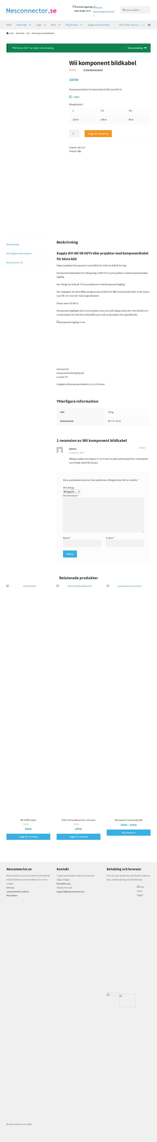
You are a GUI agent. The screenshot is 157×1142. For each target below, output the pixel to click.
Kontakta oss (64, 883)
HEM (8, 24)
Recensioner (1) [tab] (14, 262)
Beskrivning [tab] (12, 244)
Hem (12, 33)
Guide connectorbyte (99, 24)
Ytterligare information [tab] (18, 253)
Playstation (72, 24)
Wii (28, 33)
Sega (38, 24)
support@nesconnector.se (70, 891)
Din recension (71, 495)
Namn (67, 537)
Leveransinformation (17, 891)
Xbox (53, 24)
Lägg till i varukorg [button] (28, 836)
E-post (110, 537)
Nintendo (22, 24)
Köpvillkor (11, 895)
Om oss (10, 887)
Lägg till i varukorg (98, 133)
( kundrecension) (93, 69)
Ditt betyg (68, 487)
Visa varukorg (135, 47)
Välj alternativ (129, 832)
